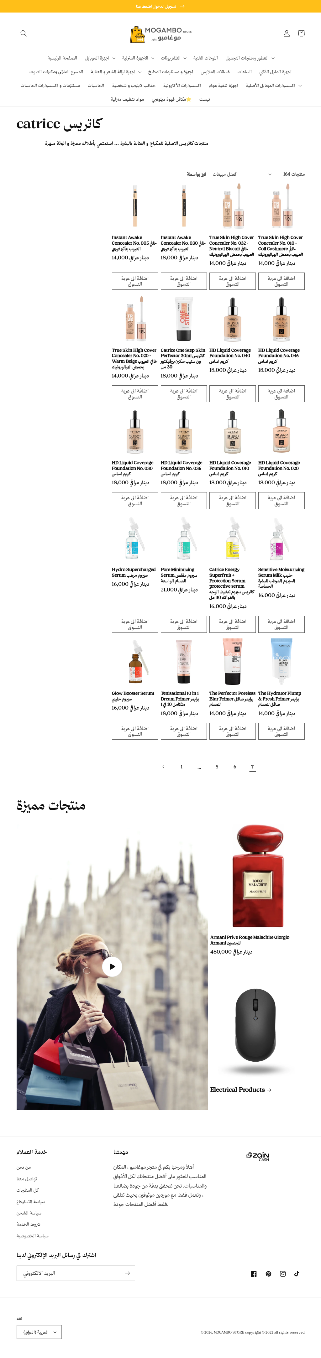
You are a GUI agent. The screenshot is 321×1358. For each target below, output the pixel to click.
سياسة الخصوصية (33, 1236)
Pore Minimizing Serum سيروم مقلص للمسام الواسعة (179, 575)
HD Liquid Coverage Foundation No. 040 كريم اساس (230, 355)
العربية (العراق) (36, 1332)
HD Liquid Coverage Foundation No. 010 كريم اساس (230, 468)
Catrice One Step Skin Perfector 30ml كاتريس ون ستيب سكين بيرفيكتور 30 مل (183, 358)
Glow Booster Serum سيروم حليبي (133, 695)
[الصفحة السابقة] (163, 766)
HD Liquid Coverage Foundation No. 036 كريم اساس (181, 468)
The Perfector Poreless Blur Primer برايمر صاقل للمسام (232, 698)
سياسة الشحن (29, 1213)
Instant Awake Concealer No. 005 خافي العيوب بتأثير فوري (134, 243)
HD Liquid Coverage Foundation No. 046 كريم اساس (279, 355)
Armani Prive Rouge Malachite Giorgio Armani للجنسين (249, 939)
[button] (24, 33)
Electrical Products (237, 1089)
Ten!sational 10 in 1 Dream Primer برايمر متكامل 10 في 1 (180, 698)
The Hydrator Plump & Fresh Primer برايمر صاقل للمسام (279, 698)
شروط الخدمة (28, 1224)
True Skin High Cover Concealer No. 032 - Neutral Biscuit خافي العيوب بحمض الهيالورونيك (231, 246)
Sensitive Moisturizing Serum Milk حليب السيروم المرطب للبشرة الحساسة (281, 578)
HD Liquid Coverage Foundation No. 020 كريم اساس (279, 468)
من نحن (24, 1167)
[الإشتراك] (127, 1273)
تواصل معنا (27, 1179)
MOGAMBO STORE (229, 1332)
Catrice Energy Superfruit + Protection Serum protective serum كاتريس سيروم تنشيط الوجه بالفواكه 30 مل (231, 583)
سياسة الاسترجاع (31, 1202)
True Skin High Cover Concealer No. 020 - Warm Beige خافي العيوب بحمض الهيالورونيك (134, 358)
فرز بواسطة (196, 174)
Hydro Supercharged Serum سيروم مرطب (134, 572)
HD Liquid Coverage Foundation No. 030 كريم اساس (132, 468)
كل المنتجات (28, 1190)
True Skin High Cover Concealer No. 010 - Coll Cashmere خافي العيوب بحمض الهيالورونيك (280, 246)
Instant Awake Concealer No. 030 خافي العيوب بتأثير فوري (183, 243)
